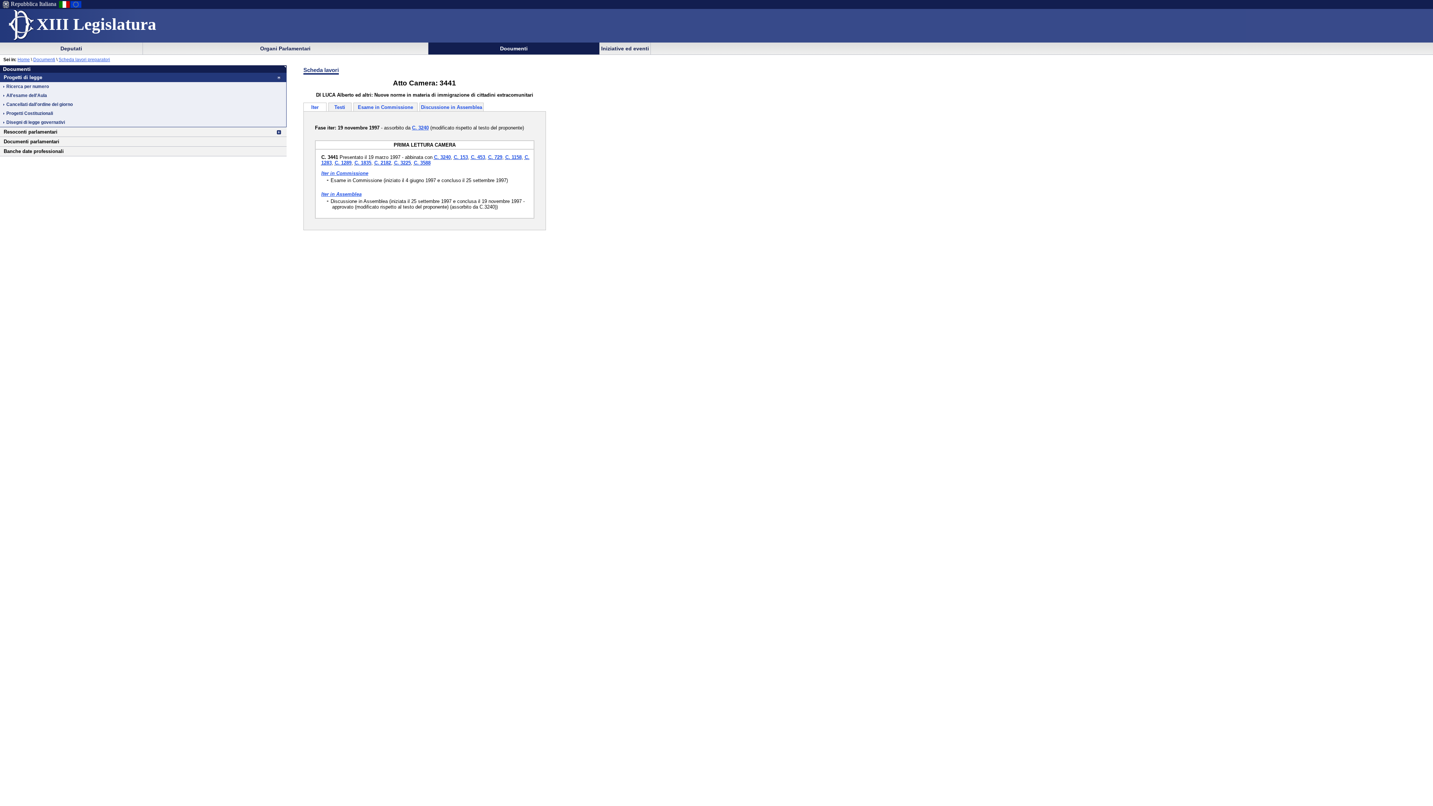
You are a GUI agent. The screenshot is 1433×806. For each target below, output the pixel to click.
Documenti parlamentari (31, 141)
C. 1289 (343, 163)
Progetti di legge (23, 77)
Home (24, 59)
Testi (339, 107)
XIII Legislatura (96, 24)
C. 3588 (422, 163)
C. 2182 (382, 163)
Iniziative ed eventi (625, 48)
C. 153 (461, 157)
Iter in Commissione (344, 173)
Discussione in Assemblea (451, 107)
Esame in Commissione (385, 107)
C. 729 (495, 157)
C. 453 (478, 157)
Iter (315, 107)
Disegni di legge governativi (35, 122)
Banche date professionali (34, 151)
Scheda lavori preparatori (84, 59)
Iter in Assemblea (341, 194)
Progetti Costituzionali (29, 113)
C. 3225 (402, 163)
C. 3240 (442, 157)
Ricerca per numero (27, 86)
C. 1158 (513, 157)
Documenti (514, 48)
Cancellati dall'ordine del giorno (39, 104)
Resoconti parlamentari (30, 132)
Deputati (71, 48)
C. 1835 (363, 163)
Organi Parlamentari (285, 48)
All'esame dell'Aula (26, 95)
